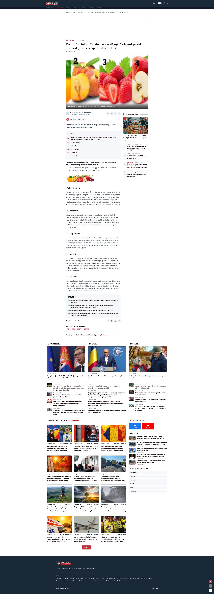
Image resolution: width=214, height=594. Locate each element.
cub (68, 330)
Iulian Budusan (122, 534)
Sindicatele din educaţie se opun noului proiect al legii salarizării (92, 310)
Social (125, 141)
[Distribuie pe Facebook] (111, 113)
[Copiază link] (108, 113)
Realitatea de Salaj (60, 581)
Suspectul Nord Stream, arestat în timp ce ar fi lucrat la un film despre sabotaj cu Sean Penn (69, 412)
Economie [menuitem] (77, 8)
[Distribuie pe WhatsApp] (115, 113)
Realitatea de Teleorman (122, 578)
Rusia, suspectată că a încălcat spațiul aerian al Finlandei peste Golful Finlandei (85, 539)
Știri (74, 12)
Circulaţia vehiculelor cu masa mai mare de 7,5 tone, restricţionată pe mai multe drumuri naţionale (94, 314)
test (73, 330)
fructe (79, 330)
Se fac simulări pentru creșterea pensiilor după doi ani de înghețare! (137, 157)
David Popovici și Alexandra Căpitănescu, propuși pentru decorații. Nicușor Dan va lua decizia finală (57, 449)
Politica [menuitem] (68, 8)
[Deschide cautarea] (154, 3)
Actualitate (80, 12)
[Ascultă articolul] (210, 581)
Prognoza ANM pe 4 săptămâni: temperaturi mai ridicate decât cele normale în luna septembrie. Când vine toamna (85, 510)
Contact (58, 568)
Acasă (68, 12)
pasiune (86, 330)
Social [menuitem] (84, 8)
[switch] (160, 3)
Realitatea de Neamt (83, 112)
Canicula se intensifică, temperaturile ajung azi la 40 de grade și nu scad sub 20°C (58, 539)
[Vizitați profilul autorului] (67, 113)
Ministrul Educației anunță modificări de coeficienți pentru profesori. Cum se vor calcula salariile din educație (112, 540)
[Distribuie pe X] (119, 113)
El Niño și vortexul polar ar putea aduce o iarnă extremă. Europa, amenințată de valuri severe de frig (113, 509)
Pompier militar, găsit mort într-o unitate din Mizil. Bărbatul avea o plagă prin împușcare (86, 448)
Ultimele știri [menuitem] (49, 8)
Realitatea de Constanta (85, 581)
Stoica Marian (95, 474)
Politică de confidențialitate (78, 568)
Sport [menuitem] (99, 8)
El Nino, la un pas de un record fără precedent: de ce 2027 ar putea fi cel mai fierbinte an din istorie (59, 479)
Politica (129, 144)
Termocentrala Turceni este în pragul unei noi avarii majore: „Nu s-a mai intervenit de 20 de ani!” (150, 408)
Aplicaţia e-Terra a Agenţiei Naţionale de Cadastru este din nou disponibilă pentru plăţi (58, 509)
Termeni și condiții (66, 568)
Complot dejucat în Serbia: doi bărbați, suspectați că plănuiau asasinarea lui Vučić (94, 301)
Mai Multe (86, 547)
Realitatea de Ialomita (72, 581)
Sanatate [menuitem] (91, 8)
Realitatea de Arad (89, 578)
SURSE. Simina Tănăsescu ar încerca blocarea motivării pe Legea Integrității (104, 387)
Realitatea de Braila (110, 581)
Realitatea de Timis (134, 578)
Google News (102, 335)
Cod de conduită (91, 568)
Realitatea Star (79, 578)
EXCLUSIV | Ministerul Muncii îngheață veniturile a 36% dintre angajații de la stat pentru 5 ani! (137, 148)
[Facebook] (165, 3)
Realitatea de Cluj (100, 578)
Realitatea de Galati (110, 578)
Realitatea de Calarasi (146, 578)
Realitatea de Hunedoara (98, 581)
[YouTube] (168, 3)
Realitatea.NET (59, 578)
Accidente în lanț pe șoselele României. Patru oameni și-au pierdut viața (137, 174)
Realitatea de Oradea (122, 581)
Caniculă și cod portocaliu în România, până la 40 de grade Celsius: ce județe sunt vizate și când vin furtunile (112, 449)
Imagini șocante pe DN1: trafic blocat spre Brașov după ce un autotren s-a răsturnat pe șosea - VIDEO (113, 480)
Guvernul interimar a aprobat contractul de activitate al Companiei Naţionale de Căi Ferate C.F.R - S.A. (86, 480)
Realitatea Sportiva (69, 578)
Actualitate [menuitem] (60, 8)
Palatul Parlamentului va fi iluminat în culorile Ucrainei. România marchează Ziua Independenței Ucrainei (92, 306)
